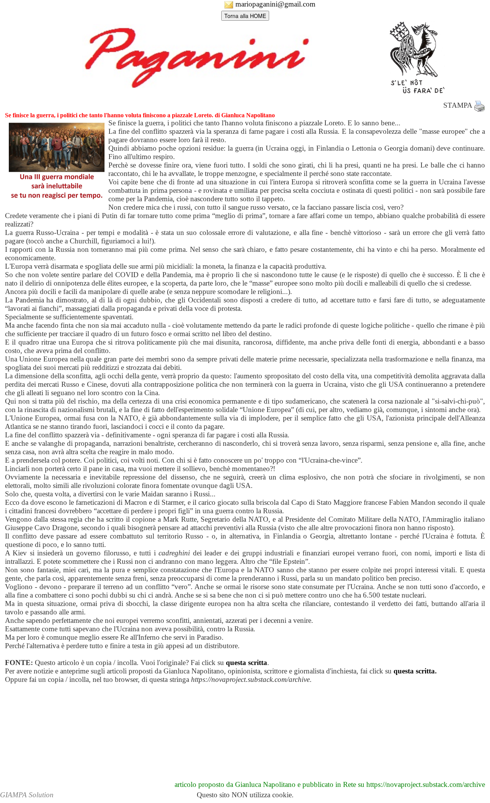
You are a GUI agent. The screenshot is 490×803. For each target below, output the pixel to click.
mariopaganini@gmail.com (274, 4)
